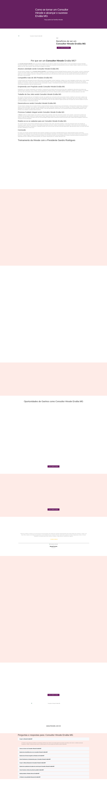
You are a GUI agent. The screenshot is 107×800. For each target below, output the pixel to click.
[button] (53, 738)
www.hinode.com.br (53, 726)
